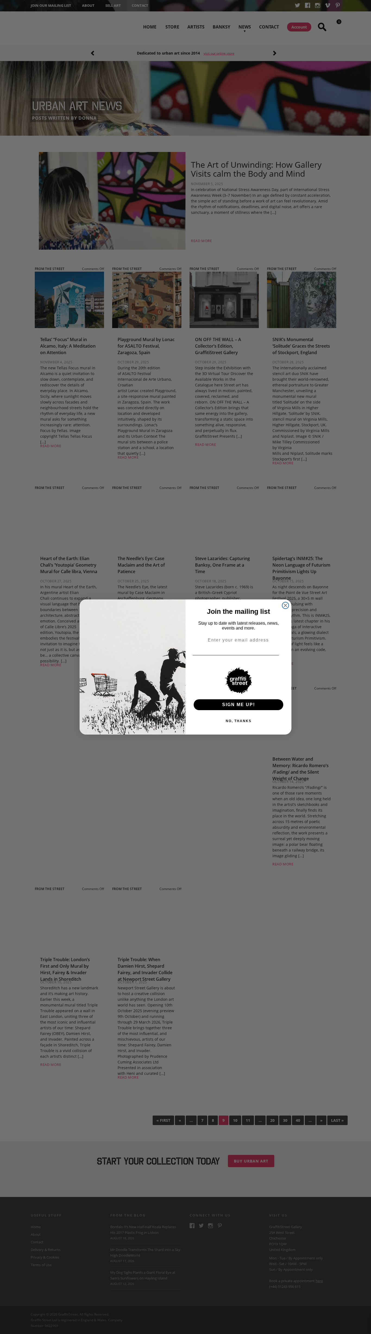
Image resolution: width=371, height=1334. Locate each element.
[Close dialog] (285, 605)
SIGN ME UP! (238, 704)
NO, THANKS (238, 721)
